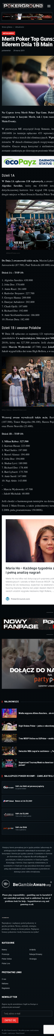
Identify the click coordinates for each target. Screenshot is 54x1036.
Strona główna (7, 27)
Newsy (4, 950)
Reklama (5, 983)
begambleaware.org (36, 901)
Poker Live (6, 963)
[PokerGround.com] (23, 6)
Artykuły (32, 950)
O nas (4, 979)
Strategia (33, 959)
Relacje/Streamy (35, 954)
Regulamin (6, 988)
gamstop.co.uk (27, 904)
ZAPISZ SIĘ (10, 1020)
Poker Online (7, 959)
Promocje (5, 954)
